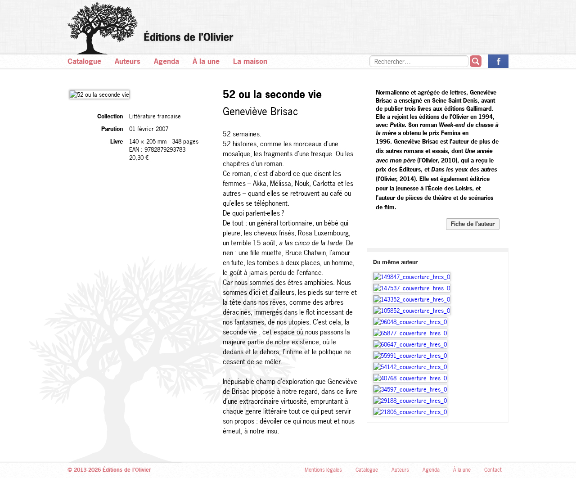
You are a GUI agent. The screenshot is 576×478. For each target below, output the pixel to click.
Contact (493, 469)
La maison (250, 61)
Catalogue (84, 61)
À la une (206, 61)
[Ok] (476, 61)
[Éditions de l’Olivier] (288, 28)
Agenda (166, 61)
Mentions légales (323, 469)
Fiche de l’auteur (473, 224)
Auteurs (127, 61)
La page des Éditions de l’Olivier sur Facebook (498, 61)
